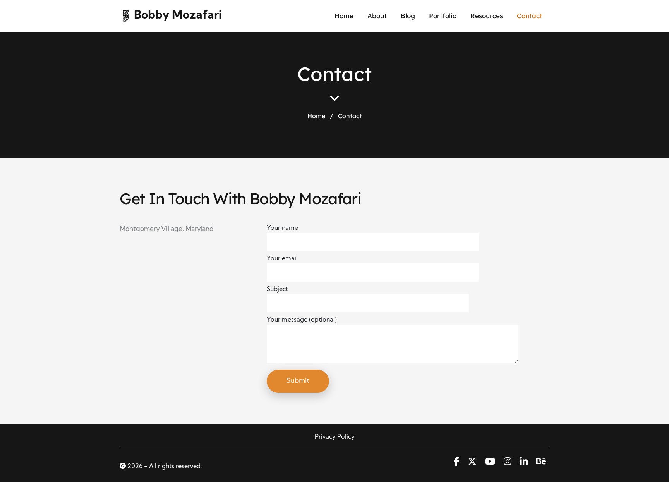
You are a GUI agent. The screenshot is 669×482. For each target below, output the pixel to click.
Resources (486, 16)
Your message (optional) (302, 320)
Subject (277, 289)
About (377, 16)
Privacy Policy (335, 437)
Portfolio (442, 16)
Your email (282, 259)
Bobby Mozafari (178, 16)
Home (343, 16)
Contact (529, 16)
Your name (282, 228)
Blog (408, 16)
